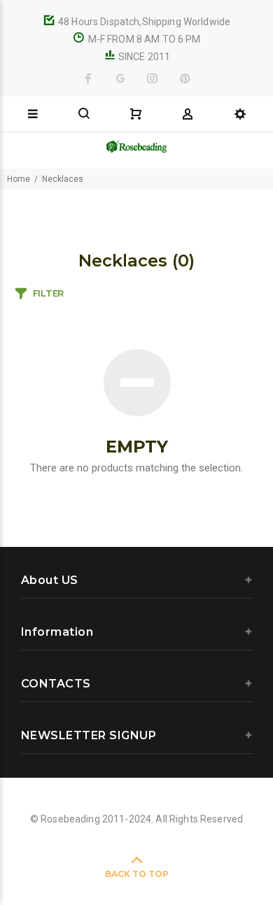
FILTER (48, 293)
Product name (117, 849)
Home (18, 179)
